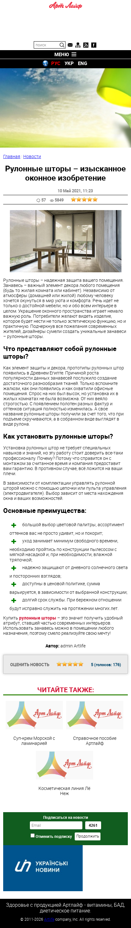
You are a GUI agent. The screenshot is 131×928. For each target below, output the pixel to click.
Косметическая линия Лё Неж (64, 790)
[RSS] (85, 45)
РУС (55, 63)
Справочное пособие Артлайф (94, 740)
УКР (69, 63)
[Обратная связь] (69, 45)
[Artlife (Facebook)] (93, 45)
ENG (82, 63)
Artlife (49, 919)
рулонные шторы (37, 618)
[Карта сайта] (77, 45)
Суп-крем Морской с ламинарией (34, 740)
